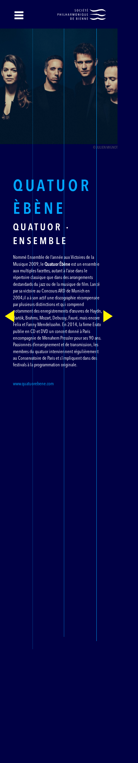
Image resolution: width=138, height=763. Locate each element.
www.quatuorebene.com (33, 384)
